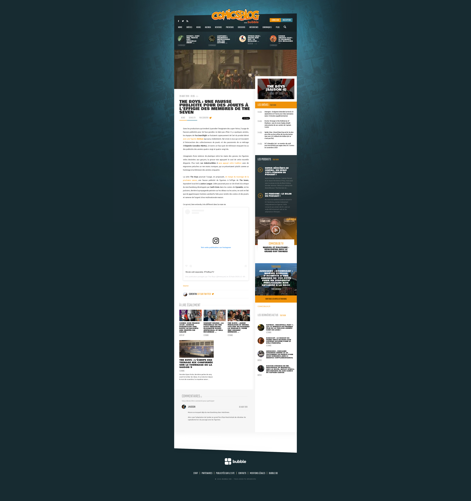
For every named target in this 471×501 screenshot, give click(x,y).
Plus (278, 27)
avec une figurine (193, 139)
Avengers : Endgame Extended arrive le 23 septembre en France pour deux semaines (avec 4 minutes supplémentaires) (276, 113)
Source (186, 286)
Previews (230, 27)
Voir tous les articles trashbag (276, 299)
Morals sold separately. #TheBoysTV (200, 272)
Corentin (193, 294)
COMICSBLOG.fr (264, 306)
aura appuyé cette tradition (229, 163)
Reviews (218, 27)
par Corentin (203, 118)
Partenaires (207, 473)
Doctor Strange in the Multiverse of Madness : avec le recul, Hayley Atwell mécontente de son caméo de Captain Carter (274, 124)
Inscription (287, 20)
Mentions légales (257, 473)
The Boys (212, 277)
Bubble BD (273, 473)
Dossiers (241, 27)
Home (180, 27)
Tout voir (273, 105)
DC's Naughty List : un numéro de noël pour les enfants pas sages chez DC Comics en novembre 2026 (276, 145)
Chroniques (267, 27)
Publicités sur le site (225, 473)
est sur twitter (204, 294)
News (198, 27)
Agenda (208, 27)
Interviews (253, 27)
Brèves (189, 27)
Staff (195, 473)
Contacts (242, 473)
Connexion (275, 20)
